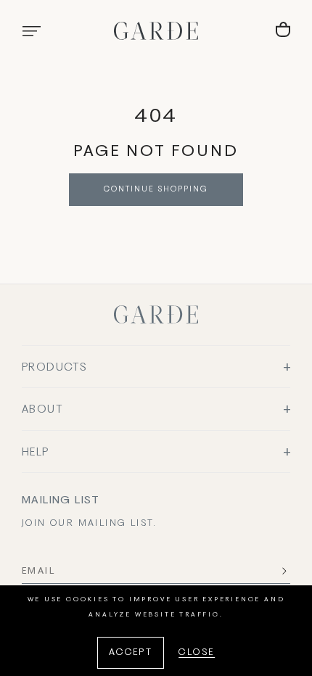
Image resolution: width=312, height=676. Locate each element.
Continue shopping (156, 189)
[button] (31, 31)
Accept (130, 652)
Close (196, 652)
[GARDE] (156, 31)
